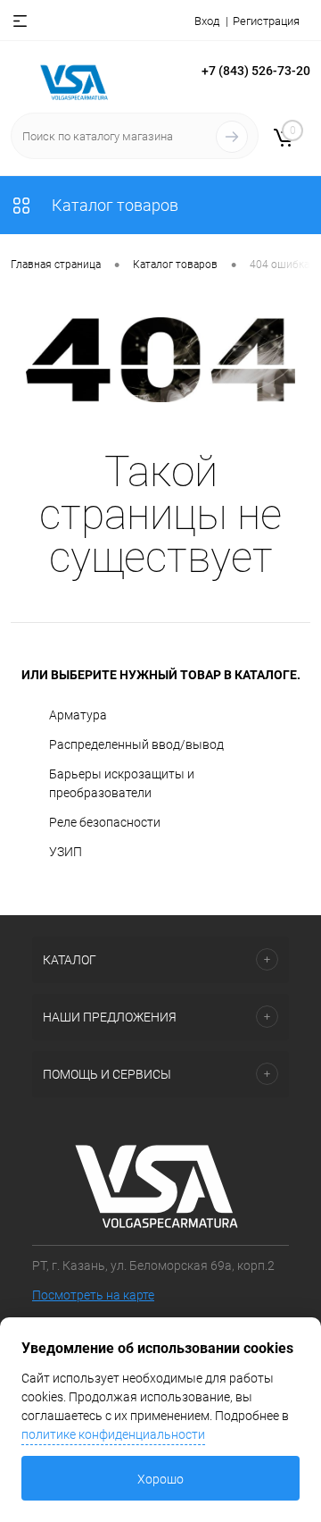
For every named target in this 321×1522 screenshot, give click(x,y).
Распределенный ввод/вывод (136, 744)
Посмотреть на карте (93, 1295)
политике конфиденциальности (113, 1434)
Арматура (78, 715)
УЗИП (65, 852)
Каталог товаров (113, 205)
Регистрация (266, 21)
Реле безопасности (104, 822)
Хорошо (160, 1479)
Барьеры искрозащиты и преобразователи (121, 783)
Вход (206, 21)
